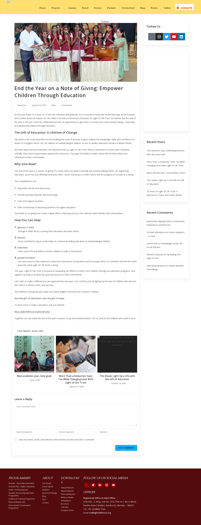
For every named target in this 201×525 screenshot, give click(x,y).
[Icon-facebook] (152, 36)
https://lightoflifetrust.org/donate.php (32, 311)
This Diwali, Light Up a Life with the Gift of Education (117, 377)
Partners (111, 7)
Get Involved (128, 7)
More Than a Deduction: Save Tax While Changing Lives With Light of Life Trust (75, 379)
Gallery (167, 7)
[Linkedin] (181, 36)
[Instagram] (159, 36)
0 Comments (66, 105)
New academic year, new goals (34, 376)
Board (85, 7)
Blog (142, 7)
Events (154, 7)
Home (43, 7)
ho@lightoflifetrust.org (100, 512)
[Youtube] (174, 36)
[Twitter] (166, 36)
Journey (72, 7)
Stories (97, 7)
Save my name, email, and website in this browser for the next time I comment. (57, 439)
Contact (105, 21)
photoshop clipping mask (159, 221)
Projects (56, 7)
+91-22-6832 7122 (96, 509)
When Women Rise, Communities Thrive (166, 172)
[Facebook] (86, 485)
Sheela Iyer (21, 105)
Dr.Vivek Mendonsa (156, 232)
